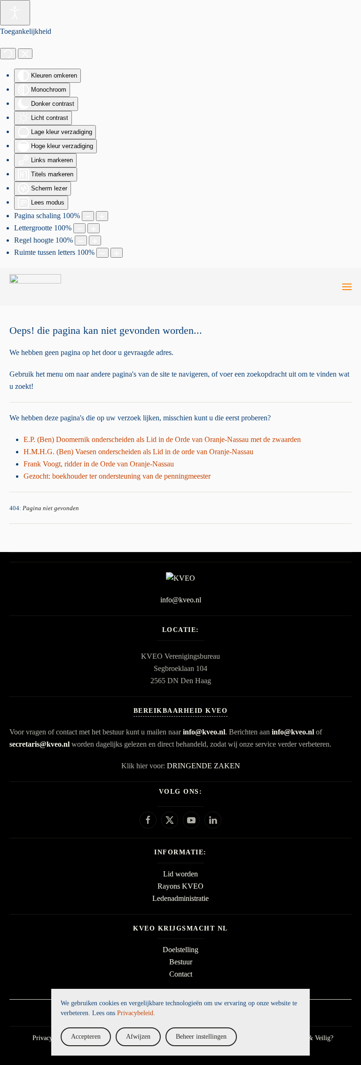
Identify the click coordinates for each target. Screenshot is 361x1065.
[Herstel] (8, 53)
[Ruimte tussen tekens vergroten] (116, 253)
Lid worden (180, 874)
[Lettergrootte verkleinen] (79, 228)
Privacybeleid (50, 1037)
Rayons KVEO (180, 886)
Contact (180, 974)
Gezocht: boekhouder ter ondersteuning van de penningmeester (117, 476)
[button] (347, 287)
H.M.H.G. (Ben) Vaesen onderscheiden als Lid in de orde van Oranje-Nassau (138, 452)
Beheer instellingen (201, 1036)
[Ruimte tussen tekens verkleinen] (102, 253)
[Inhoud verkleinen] (88, 216)
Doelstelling (180, 950)
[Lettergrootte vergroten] (93, 228)
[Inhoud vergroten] (102, 216)
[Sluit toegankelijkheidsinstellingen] (25, 53)
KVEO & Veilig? (310, 1037)
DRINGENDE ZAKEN (203, 766)
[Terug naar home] (35, 287)
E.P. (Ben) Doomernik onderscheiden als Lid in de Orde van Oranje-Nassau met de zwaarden (162, 439)
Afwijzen (138, 1036)
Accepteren (86, 1036)
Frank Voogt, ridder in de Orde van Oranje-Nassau (99, 464)
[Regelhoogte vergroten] (95, 240)
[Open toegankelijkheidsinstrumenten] (15, 12)
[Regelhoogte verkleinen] (81, 240)
